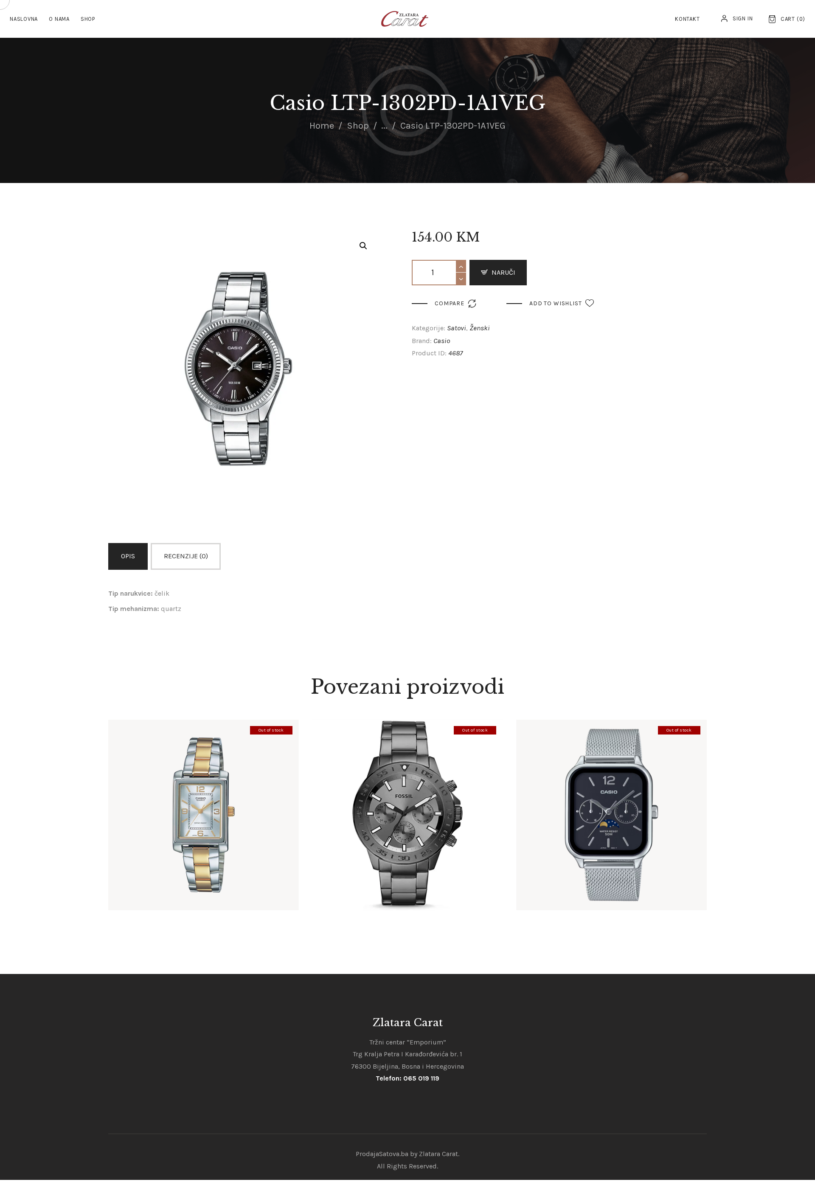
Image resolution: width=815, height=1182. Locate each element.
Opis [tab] (128, 556)
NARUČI (503, 272)
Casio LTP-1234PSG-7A (203, 800)
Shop (358, 125)
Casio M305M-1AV (611, 800)
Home (321, 125)
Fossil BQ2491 (407, 800)
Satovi (456, 328)
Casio (441, 340)
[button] (363, 245)
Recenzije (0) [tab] (186, 556)
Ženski (479, 328)
